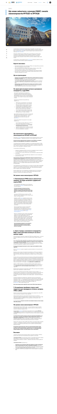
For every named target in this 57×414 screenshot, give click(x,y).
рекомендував (30, 59)
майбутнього (17, 282)
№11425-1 (18, 51)
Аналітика (40, 2)
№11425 (20, 49)
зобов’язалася (22, 185)
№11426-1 (22, 51)
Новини (44, 2)
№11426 (23, 49)
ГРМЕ (18, 249)
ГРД (20, 249)
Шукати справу (30, 2)
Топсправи (35, 2)
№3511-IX (17, 117)
